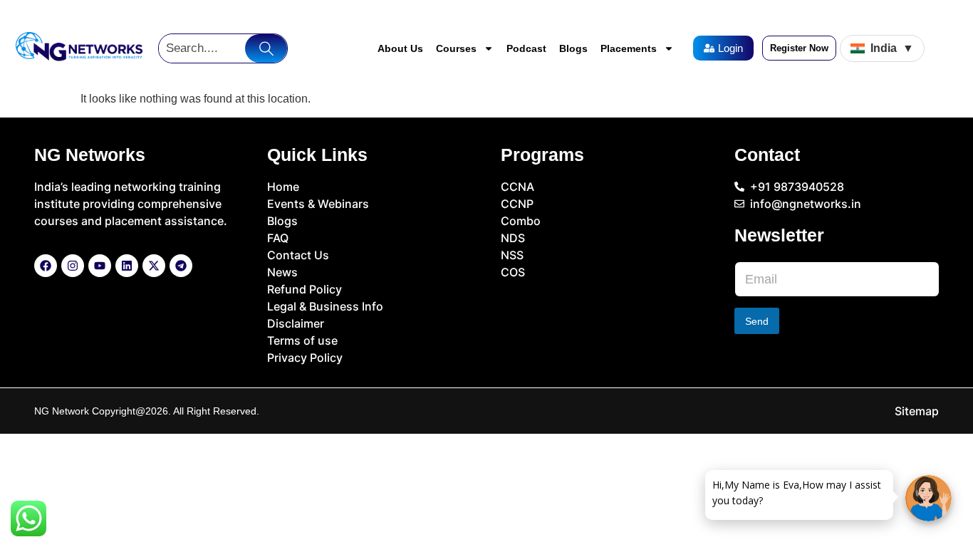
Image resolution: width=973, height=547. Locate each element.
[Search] (266, 48)
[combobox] (202, 48)
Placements (628, 48)
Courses (456, 48)
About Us (400, 48)
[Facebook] (45, 265)
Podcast (526, 48)
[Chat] (928, 498)
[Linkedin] (126, 265)
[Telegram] (181, 265)
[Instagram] (72, 265)
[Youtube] (99, 265)
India (892, 48)
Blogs (573, 48)
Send (757, 321)
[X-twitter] (153, 265)
